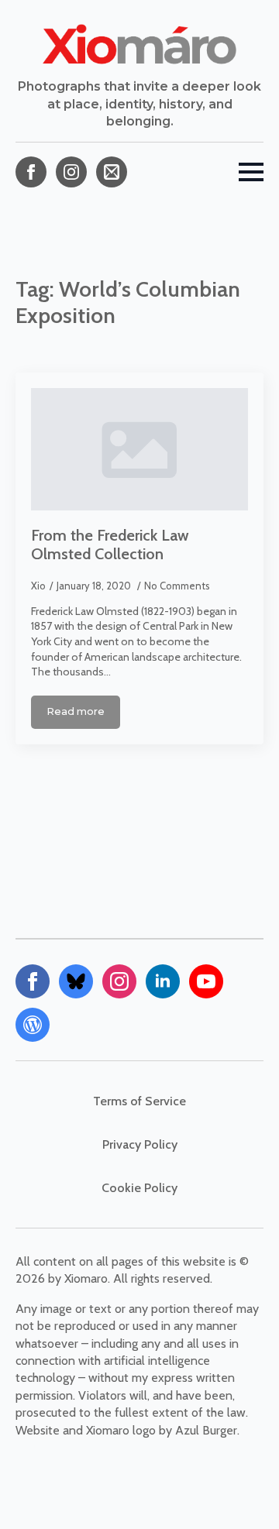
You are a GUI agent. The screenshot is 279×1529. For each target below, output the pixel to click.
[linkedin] (163, 981)
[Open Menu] (251, 172)
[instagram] (71, 171)
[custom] (111, 171)
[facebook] (31, 171)
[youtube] (206, 981)
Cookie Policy (139, 1187)
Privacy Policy (139, 1144)
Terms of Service (139, 1101)
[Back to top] (240, 1490)
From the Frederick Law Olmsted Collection (110, 544)
